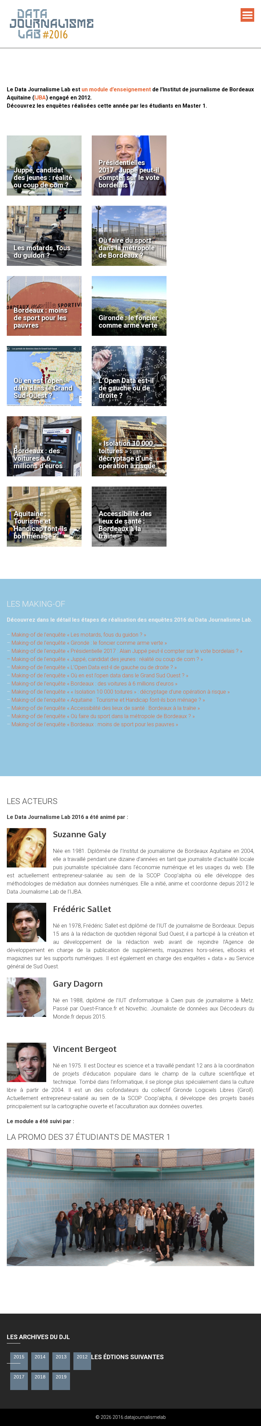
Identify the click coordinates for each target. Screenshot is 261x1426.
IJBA (40, 97)
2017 (19, 1376)
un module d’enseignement (116, 89)
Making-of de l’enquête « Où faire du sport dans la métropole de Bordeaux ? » (103, 716)
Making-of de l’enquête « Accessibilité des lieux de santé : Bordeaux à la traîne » (106, 708)
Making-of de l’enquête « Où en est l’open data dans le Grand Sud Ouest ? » (100, 675)
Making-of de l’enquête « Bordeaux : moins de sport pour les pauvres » (95, 724)
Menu (247, 15)
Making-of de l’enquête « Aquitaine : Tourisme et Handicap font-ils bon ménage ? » (108, 700)
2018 (40, 1376)
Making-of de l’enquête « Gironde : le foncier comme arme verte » (89, 643)
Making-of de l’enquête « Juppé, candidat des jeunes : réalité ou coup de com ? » (107, 659)
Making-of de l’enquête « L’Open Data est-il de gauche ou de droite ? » (94, 667)
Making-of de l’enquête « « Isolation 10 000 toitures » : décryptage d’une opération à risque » (121, 692)
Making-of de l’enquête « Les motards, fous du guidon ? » (79, 635)
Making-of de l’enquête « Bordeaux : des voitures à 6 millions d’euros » (94, 683)
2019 (61, 1376)
